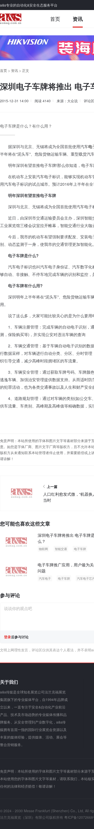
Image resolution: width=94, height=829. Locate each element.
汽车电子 (45, 578)
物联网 (43, 549)
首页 (55, 18)
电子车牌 (80, 549)
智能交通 (61, 549)
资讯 (78, 18)
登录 (7, 636)
